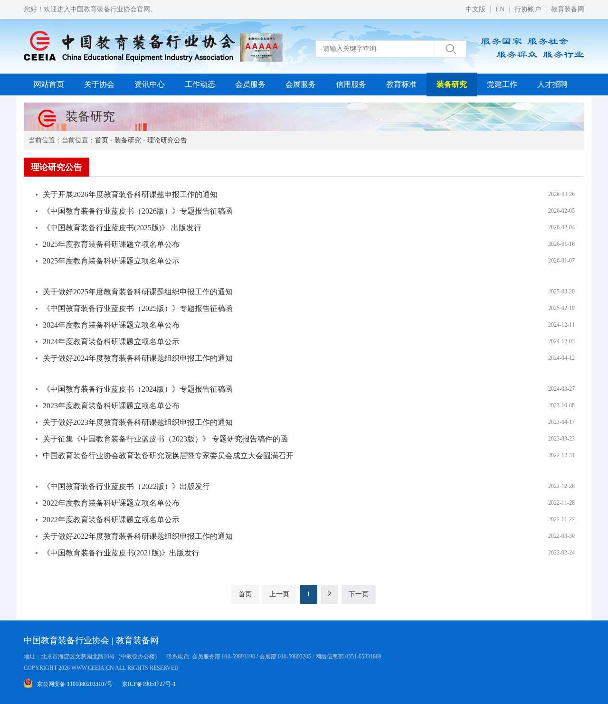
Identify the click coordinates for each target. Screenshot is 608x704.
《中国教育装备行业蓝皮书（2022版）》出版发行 (126, 486)
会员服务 (250, 84)
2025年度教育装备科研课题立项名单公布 (111, 244)
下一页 (359, 594)
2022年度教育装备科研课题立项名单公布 (111, 503)
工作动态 (200, 84)
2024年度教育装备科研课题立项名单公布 (111, 325)
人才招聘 (552, 84)
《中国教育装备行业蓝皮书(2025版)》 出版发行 (122, 228)
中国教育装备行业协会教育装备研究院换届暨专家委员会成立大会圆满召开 (168, 455)
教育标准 (401, 84)
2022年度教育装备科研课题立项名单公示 (111, 520)
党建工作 (502, 84)
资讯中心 (149, 84)
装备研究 (452, 84)
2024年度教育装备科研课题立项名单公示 (111, 342)
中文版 (475, 9)
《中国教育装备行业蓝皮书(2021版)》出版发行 (121, 553)
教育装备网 (567, 9)
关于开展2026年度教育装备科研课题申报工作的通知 (130, 194)
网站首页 (49, 84)
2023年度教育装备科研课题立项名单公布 (111, 406)
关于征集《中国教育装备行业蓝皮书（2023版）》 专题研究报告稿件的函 (165, 439)
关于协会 (99, 84)
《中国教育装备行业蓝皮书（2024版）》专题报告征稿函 (138, 389)
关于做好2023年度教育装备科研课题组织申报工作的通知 (138, 422)
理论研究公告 (167, 140)
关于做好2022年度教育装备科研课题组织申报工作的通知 (138, 536)
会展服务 (300, 84)
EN (499, 9)
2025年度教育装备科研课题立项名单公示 (111, 261)
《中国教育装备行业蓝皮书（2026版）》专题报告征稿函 (138, 211)
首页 (101, 140)
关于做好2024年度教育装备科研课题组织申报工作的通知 (138, 358)
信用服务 (351, 84)
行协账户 (527, 9)
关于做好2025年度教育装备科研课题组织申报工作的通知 (138, 292)
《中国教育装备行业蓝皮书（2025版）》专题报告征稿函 (138, 308)
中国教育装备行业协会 (66, 640)
